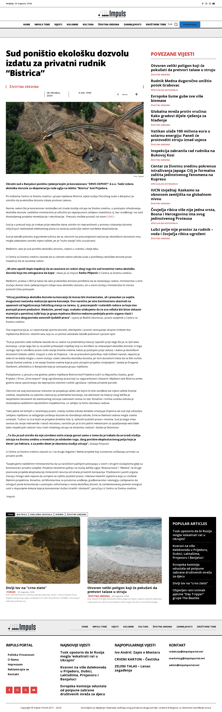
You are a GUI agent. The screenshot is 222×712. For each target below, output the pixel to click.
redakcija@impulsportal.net (186, 651)
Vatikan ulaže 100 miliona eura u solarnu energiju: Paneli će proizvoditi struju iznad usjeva (180, 135)
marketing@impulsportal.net (187, 658)
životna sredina (77, 514)
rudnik (60, 514)
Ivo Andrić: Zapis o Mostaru (137, 652)
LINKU (110, 216)
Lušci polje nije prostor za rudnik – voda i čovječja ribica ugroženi (182, 231)
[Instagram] (206, 4)
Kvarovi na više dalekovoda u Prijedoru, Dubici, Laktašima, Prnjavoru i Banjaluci (190, 552)
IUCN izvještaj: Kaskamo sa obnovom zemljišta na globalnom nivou (181, 194)
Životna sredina (24, 86)
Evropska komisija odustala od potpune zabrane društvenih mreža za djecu (192, 570)
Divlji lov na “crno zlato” (26, 587)
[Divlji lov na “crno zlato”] (43, 550)
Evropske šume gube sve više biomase (177, 98)
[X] (210, 4)
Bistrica (22, 514)
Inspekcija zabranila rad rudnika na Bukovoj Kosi (183, 153)
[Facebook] (203, 4)
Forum (11, 592)
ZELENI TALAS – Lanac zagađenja (133, 668)
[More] (136, 94)
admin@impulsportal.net (184, 665)
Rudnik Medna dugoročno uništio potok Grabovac (181, 83)
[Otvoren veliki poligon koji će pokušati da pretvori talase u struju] (124, 550)
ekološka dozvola (41, 514)
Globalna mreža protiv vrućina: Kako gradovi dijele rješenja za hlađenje (179, 116)
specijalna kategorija (164, 90)
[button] (173, 24)
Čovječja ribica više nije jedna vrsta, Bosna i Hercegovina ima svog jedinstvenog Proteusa (183, 214)
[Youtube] (213, 4)
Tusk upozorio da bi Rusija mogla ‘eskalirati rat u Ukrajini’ (192, 535)
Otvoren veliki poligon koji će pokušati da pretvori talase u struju (183, 67)
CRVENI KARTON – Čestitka (137, 659)
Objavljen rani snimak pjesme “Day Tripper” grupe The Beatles (189, 594)
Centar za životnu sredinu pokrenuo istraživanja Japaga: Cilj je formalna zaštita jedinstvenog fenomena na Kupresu (183, 172)
